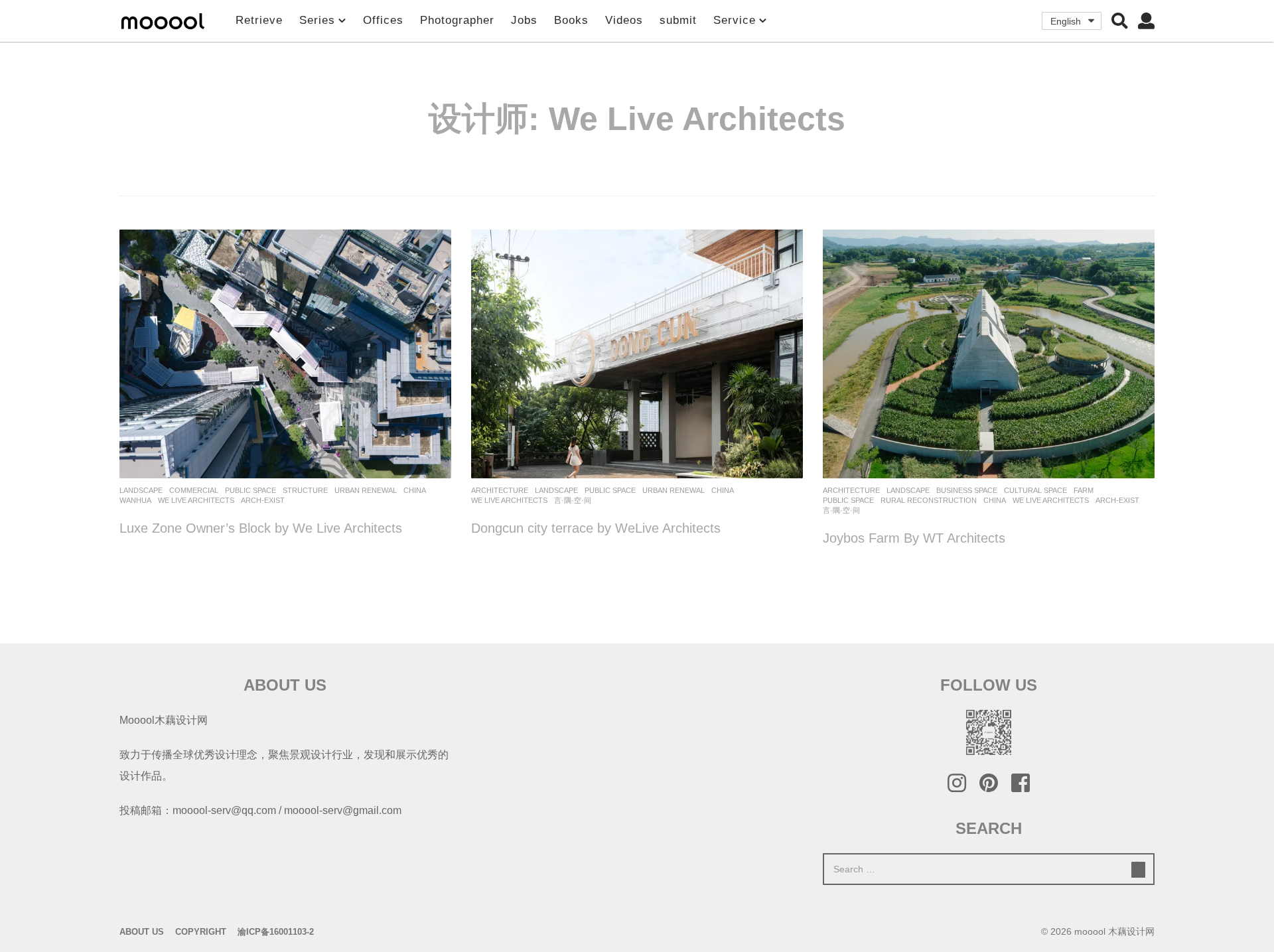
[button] (1119, 20)
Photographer (457, 20)
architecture (499, 490)
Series (317, 20)
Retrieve (259, 20)
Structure (305, 490)
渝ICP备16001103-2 (276, 932)
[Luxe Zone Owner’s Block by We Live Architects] (285, 354)
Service (734, 20)
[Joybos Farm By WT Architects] (989, 354)
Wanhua (135, 500)
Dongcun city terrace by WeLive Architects (596, 528)
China (414, 490)
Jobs (524, 20)
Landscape (141, 490)
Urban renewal (365, 490)
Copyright (200, 932)
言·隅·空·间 (572, 500)
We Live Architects (196, 500)
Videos (624, 20)
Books (571, 20)
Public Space (250, 490)
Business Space (966, 490)
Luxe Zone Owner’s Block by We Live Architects (260, 528)
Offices (383, 20)
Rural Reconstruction (929, 500)
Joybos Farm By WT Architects (914, 538)
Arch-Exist (263, 500)
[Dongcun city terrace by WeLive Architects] (637, 354)
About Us (141, 932)
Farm (1084, 490)
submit (678, 20)
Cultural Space (1035, 490)
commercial (193, 490)
